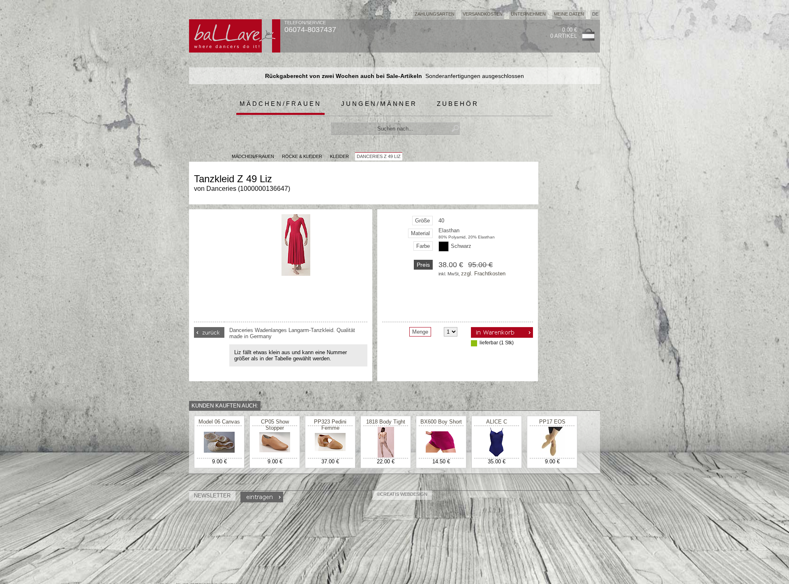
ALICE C (496, 422)
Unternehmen (528, 13)
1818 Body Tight (385, 422)
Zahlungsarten (434, 13)
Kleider (339, 156)
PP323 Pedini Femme (330, 425)
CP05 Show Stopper (275, 425)
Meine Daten (569, 13)
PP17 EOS (552, 422)
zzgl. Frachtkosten (483, 273)
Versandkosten (483, 13)
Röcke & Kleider (302, 156)
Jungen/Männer (379, 103)
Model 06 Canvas (219, 422)
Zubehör (458, 103)
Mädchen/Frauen (280, 103)
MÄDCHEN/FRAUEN (253, 156)
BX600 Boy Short (441, 422)
